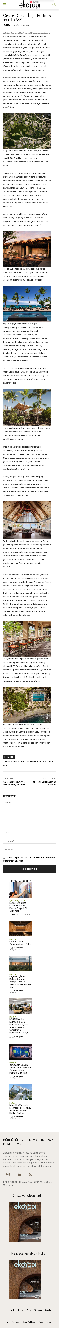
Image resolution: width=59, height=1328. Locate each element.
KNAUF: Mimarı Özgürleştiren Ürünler (20, 943)
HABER (12, 1103)
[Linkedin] (19, 1175)
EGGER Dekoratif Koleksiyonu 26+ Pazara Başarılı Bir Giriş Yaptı (18, 906)
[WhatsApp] (31, 1175)
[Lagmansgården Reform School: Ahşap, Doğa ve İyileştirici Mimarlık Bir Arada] (20, 963)
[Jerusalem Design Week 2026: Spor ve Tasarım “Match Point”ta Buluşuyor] (20, 1052)
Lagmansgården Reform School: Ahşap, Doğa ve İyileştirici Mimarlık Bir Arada (20, 981)
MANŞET (12, 939)
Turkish (35, 2)
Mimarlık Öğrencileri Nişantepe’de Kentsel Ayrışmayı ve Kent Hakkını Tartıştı (20, 1109)
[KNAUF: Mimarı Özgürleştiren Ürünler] (20, 928)
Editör (7, 25)
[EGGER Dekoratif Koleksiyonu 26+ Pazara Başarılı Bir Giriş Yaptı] (20, 890)
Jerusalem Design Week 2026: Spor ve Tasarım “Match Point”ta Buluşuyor (20, 1068)
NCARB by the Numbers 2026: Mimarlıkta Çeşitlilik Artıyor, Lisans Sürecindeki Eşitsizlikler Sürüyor (19, 1026)
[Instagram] (8, 1175)
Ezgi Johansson (16, 947)
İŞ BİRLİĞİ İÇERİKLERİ (17, 900)
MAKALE (12, 1017)
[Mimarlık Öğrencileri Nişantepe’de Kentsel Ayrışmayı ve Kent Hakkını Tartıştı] (20, 1092)
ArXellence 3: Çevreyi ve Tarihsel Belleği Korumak (14, 783)
